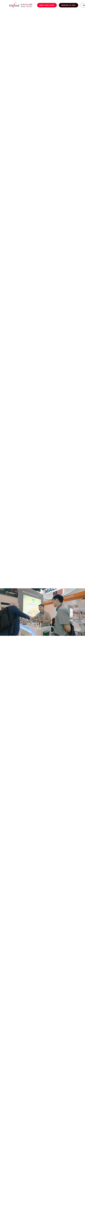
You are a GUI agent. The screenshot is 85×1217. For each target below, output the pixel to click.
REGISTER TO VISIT (68, 5)
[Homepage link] (20, 5)
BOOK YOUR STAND (47, 5)
